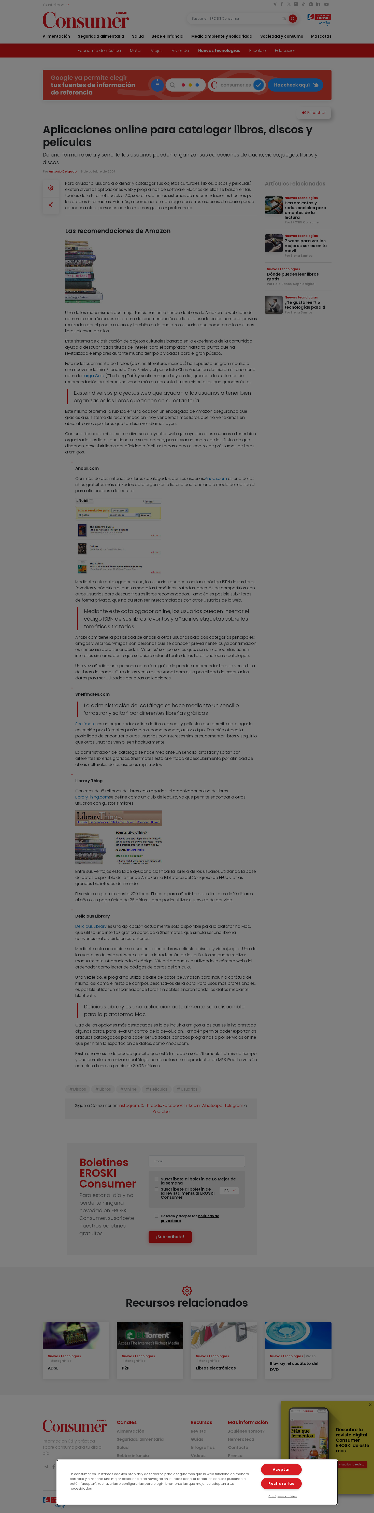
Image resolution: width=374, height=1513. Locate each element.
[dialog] (197, 1482)
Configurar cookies (282, 1496)
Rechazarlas (281, 1483)
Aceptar (281, 1469)
